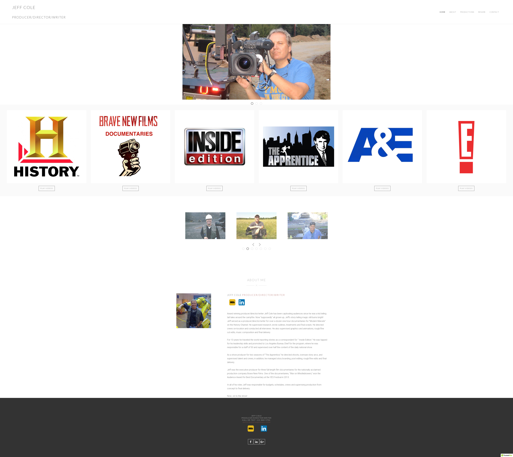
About (452, 12)
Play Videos (46, 188)
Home (442, 12)
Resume (481, 12)
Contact (494, 12)
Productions (467, 12)
